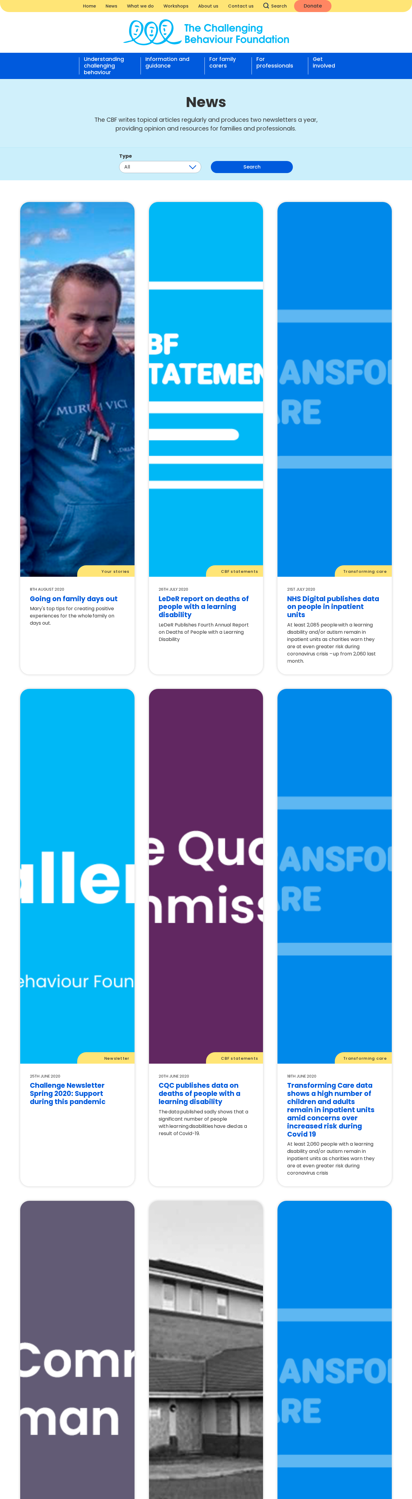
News (111, 6)
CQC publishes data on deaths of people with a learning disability (199, 1093)
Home (89, 6)
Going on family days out (74, 599)
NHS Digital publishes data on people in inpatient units (333, 607)
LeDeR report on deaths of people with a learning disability (204, 607)
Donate (313, 5)
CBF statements (239, 571)
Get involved (324, 62)
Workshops (176, 6)
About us (208, 6)
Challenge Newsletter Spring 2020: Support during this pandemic (68, 1093)
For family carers (222, 62)
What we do (140, 6)
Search (279, 6)
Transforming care (365, 571)
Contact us (241, 6)
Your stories (115, 571)
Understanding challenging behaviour (104, 66)
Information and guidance (167, 62)
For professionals (274, 62)
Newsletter (117, 1058)
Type (125, 156)
